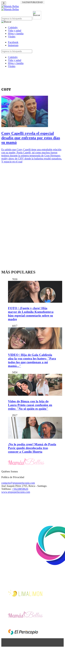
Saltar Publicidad (32, 2)
